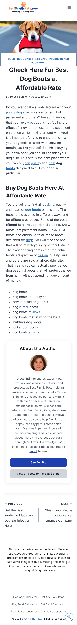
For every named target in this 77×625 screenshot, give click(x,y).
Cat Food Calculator (53, 604)
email (33, 451)
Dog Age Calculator (25, 596)
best (52, 163)
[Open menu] (69, 7)
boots (10, 168)
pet (32, 122)
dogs (29, 240)
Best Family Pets (31, 618)
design (43, 255)
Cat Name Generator (53, 611)
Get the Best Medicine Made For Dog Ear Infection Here (18, 514)
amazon (35, 332)
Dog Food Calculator (24, 604)
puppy (10, 112)
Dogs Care (24, 59)
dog (19, 112)
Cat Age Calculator (52, 596)
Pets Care (40, 59)
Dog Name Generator (24, 611)
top (27, 163)
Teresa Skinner (19, 96)
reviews (34, 312)
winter (23, 307)
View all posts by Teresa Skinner (38, 473)
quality (36, 163)
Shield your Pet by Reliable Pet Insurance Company (58, 512)
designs (48, 204)
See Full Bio (38, 462)
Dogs (11, 59)
